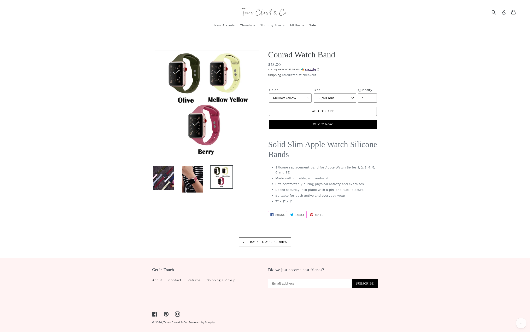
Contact (174, 280)
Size (317, 90)
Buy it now (323, 124)
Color (273, 90)
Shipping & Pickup (221, 280)
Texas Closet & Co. (175, 322)
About (157, 280)
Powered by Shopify (202, 322)
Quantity (365, 90)
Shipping (274, 75)
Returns (194, 280)
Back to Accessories (268, 242)
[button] (323, 69)
